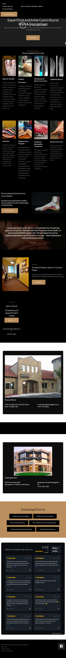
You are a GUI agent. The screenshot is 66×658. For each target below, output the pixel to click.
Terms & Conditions (7, 651)
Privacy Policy (5, 649)
